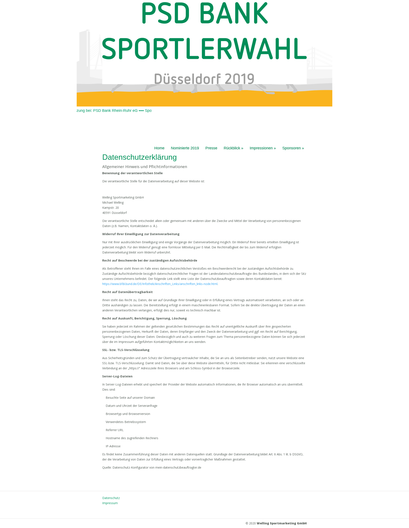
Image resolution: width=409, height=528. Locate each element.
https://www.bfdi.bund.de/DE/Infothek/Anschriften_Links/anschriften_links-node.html (159, 284)
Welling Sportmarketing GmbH (282, 523)
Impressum (110, 503)
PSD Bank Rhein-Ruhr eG (106, 110)
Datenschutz (111, 498)
